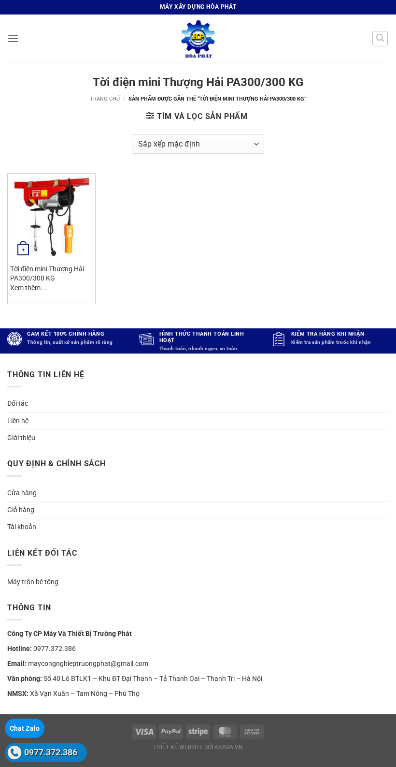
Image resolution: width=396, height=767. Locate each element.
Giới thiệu (21, 438)
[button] (13, 38)
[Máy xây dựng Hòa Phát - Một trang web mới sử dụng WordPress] (198, 39)
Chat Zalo (25, 728)
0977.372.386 (50, 752)
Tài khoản (21, 527)
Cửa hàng (22, 493)
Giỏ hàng (20, 510)
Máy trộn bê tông (32, 582)
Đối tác (17, 403)
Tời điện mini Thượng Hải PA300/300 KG (47, 273)
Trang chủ (105, 99)
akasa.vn (228, 747)
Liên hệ (17, 421)
